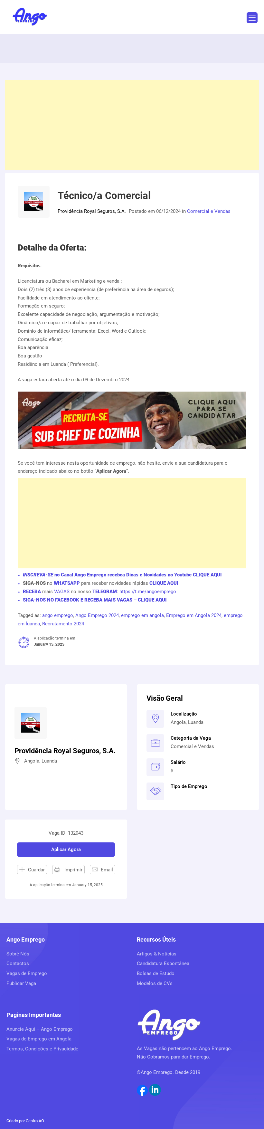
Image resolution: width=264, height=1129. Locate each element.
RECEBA (32, 591)
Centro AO (35, 1120)
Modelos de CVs (155, 983)
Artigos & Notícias (156, 954)
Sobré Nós (17, 954)
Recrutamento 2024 (63, 624)
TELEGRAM (104, 591)
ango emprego (57, 615)
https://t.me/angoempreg (146, 591)
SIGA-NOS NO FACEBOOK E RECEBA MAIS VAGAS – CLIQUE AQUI (95, 600)
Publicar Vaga (21, 983)
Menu (252, 17)
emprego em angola (142, 615)
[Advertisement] (132, 125)
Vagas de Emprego (26, 973)
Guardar (36, 870)
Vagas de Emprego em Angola (38, 1039)
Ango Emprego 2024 (97, 615)
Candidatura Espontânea (163, 963)
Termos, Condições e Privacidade (42, 1049)
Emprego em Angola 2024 (194, 615)
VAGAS (62, 591)
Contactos (17, 963)
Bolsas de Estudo (155, 973)
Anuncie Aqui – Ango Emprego (39, 1029)
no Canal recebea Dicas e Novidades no (122, 575)
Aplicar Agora (66, 849)
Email (107, 870)
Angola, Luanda (187, 722)
